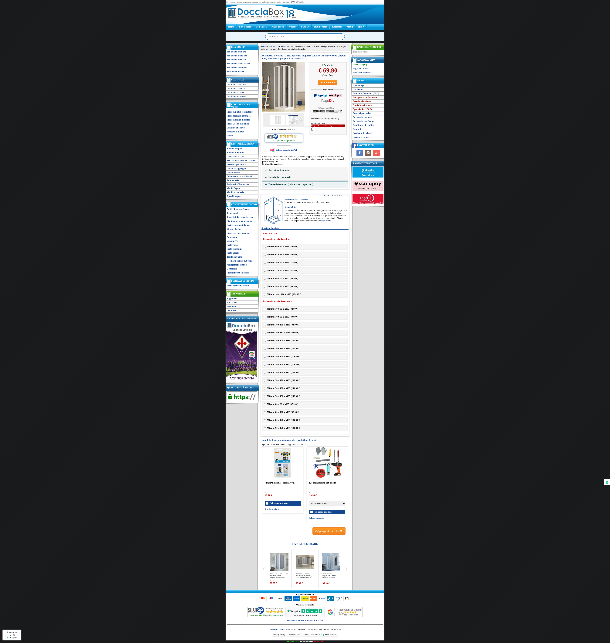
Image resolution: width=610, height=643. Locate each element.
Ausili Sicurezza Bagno (238, 209)
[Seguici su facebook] (360, 156)
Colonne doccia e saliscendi (240, 176)
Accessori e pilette (235, 132)
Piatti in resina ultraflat (238, 120)
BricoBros (231, 310)
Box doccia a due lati (237, 56)
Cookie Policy (293, 635)
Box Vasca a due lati (236, 88)
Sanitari (305, 26)
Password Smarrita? (362, 72)
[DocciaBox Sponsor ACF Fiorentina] (241, 380)
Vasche (292, 26)
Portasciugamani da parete (240, 225)
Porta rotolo (232, 245)
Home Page (358, 85)
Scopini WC (232, 241)
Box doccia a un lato (236, 52)
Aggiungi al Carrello (327, 530)
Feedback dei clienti (362, 133)
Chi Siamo (358, 89)
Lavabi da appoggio (236, 168)
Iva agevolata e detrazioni (365, 97)
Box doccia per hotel (362, 117)
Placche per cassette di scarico (241, 160)
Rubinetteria (320, 26)
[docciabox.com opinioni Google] (344, 616)
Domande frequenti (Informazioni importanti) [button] (290, 184)
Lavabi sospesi (233, 172)
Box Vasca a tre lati (236, 92)
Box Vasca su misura (236, 96)
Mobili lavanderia (235, 192)
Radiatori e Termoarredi (238, 184)
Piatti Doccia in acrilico (238, 124)
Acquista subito (327, 82)
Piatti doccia (277, 26)
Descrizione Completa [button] (278, 170)
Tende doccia (233, 213)
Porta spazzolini (234, 249)
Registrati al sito (361, 68)
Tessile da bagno (234, 257)
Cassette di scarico (235, 156)
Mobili (350, 26)
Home (231, 26)
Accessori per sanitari (237, 164)
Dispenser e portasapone (238, 233)
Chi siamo (318, 620)
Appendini (232, 237)
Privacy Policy (279, 635)
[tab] (305, 170)
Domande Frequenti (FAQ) (366, 93)
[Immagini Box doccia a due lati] (283, 87)
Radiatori (337, 26)
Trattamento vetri (235, 71)
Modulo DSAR (331, 635)
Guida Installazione (362, 105)
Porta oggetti (233, 253)
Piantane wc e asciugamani (240, 221)
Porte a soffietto (242, 281)
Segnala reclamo (361, 137)
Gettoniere (232, 269)
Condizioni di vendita (363, 125)
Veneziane (231, 306)
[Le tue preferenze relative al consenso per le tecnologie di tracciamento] (607, 482)
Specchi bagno (234, 196)
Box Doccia (245, 26)
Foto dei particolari (362, 113)
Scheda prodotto (272, 509)
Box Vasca (261, 26)
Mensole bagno (234, 229)
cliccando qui (325, 220)
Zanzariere (232, 302)
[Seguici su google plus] (376, 156)
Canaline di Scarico (236, 128)
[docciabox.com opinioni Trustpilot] (305, 616)
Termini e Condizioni (311, 635)
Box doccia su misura (237, 67)
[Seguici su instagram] (368, 156)
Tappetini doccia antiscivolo (240, 217)
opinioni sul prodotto (285, 140)
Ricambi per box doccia (238, 273)
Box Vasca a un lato (236, 84)
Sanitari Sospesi (234, 148)
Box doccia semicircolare (238, 63)
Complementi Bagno (244, 204)
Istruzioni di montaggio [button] (279, 177)
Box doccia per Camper (364, 121)
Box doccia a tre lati (236, 60)
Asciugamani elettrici (237, 265)
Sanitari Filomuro (235, 152)
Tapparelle (238, 294)
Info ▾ (361, 26)
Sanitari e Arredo (242, 144)
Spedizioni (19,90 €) (362, 109)
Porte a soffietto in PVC (238, 285)
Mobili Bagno (233, 188)
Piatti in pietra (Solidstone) (240, 112)
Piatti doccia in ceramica (239, 116)
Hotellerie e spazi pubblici (239, 261)
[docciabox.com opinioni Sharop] (266, 616)
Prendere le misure (362, 101)
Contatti (357, 129)
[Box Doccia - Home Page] (256, 14)
